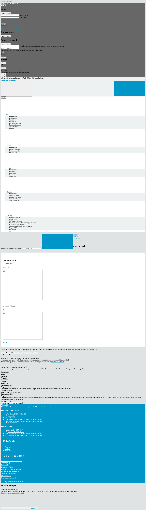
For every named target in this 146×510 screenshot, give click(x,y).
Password (23, 17)
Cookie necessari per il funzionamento (13, 367)
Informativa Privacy (7, 467)
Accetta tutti (31, 353)
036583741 (11, 416)
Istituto (76, 236)
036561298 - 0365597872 (16, 432)
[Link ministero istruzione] (9, 3)
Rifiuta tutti (17, 353)
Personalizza (5, 353)
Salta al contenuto (6, 1)
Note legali (4, 465)
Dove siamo (6, 267)
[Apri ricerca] (129, 88)
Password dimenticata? (8, 21)
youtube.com (5, 372)
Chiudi (3, 57)
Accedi (4, 5)
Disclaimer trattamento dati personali (12, 493)
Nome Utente (24, 15)
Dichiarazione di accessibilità (10, 471)
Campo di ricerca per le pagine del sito (12, 248)
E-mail (22, 46)
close (3, 97)
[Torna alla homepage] (73, 78)
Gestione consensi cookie (9, 478)
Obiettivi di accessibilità (8, 473)
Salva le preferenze (16, 403)
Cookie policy (5, 463)
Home (75, 235)
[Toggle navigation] (16, 88)
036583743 (11, 417)
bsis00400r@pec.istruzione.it (26, 421)
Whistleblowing (6, 476)
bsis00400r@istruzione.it (25, 419)
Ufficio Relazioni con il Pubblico (11, 469)
